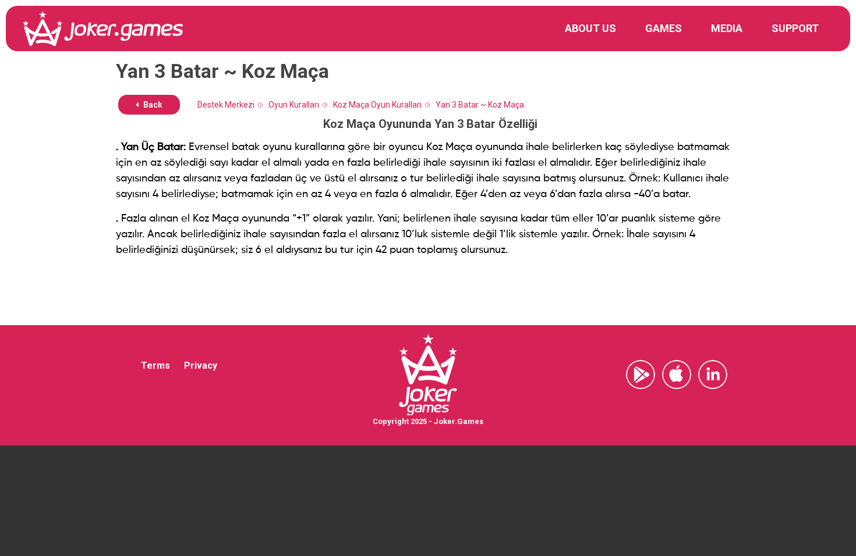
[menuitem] (590, 28)
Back (152, 104)
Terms (155, 365)
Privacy (200, 365)
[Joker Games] (103, 28)
